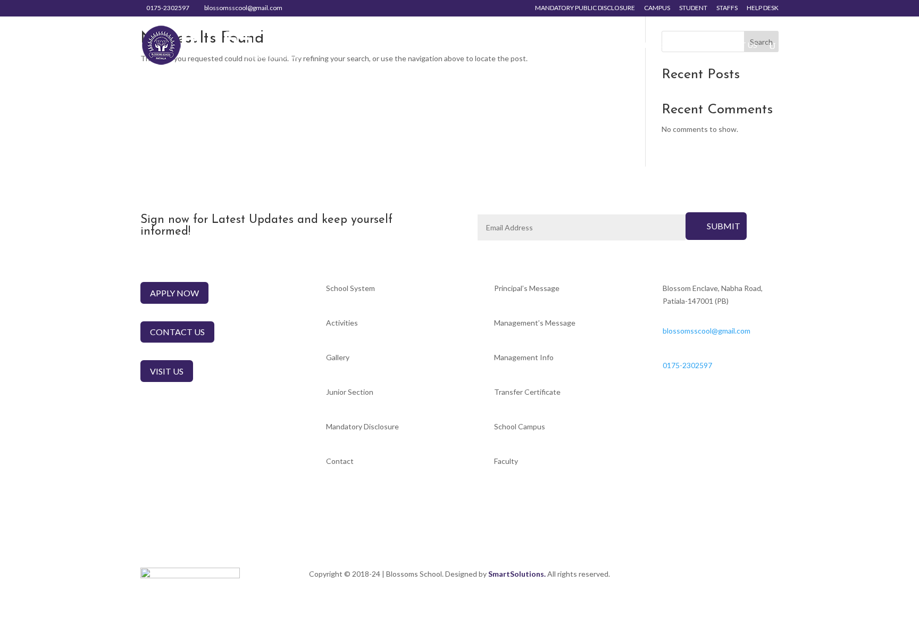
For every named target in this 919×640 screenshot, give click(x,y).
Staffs (727, 8)
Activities (530, 45)
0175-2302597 (167, 8)
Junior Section (663, 45)
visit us (166, 371)
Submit (723, 226)
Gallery (592, 45)
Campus (657, 8)
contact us (177, 332)
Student (693, 8)
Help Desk (763, 8)
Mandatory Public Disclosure (585, 8)
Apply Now (174, 293)
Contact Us (732, 45)
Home (398, 45)
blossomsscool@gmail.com (706, 330)
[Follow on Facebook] (748, 576)
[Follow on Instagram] (770, 576)
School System (454, 45)
